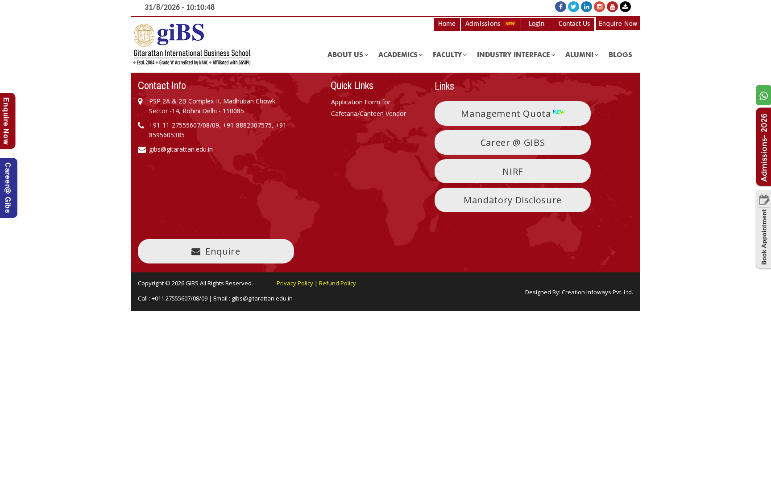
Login (536, 24)
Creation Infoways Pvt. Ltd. (597, 292)
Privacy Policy (295, 283)
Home (447, 24)
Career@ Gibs (8, 188)
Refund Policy (337, 283)
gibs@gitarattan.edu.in (262, 298)
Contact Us (574, 24)
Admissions (484, 24)
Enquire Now (618, 23)
